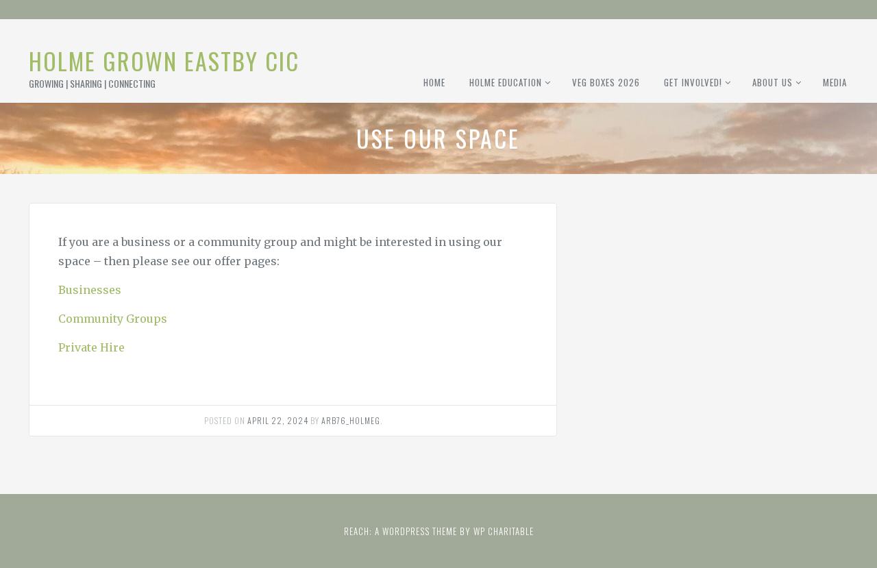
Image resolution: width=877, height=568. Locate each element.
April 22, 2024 (277, 420)
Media (835, 82)
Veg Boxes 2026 (606, 82)
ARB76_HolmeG (350, 420)
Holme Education (505, 82)
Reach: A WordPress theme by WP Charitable (439, 531)
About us (772, 82)
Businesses (89, 290)
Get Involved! (693, 82)
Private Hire (91, 347)
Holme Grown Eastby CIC (164, 60)
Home (434, 82)
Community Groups (112, 318)
